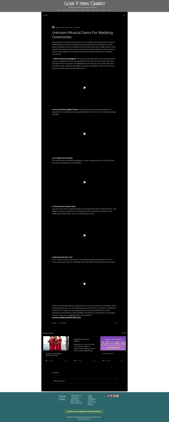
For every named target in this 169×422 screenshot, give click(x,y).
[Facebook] (108, 396)
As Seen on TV (107, 353)
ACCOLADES (92, 399)
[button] (123, 15)
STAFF (90, 396)
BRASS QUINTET (76, 402)
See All (124, 333)
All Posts (45, 15)
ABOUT (90, 395)
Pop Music (75, 396)
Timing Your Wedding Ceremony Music (53, 354)
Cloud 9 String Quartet (84, 4)
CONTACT (91, 404)
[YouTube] (111, 396)
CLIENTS (90, 400)
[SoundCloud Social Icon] (114, 396)
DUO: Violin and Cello (76, 403)
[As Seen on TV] (113, 343)
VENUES (90, 398)
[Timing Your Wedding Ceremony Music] (56, 343)
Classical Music (76, 398)
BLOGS (90, 403)
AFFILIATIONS (92, 402)
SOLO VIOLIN (75, 400)
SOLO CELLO (75, 399)
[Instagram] (105, 396)
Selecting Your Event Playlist (81, 340)
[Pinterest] (117, 396)
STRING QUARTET (76, 395)
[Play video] (84, 87)
